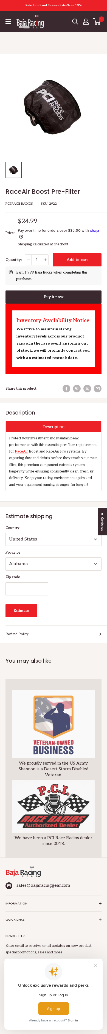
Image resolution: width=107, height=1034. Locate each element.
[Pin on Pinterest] (77, 388)
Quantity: (13, 260)
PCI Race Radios (19, 204)
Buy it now (53, 297)
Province (12, 552)
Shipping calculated (33, 244)
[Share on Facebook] (66, 388)
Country (12, 528)
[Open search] (75, 22)
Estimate (21, 610)
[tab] (53, 426)
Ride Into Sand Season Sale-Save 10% (54, 5)
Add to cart (77, 259)
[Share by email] (98, 388)
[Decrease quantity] (28, 260)
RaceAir (21, 451)
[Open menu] (8, 21)
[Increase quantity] (45, 260)
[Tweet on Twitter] (87, 388)
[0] (97, 21)
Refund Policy (17, 634)
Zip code (12, 577)
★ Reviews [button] (102, 521)
